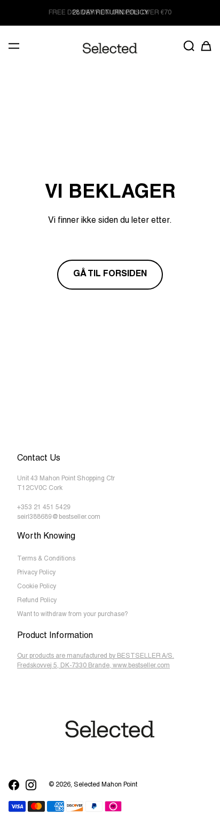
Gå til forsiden (110, 274)
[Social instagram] (31, 785)
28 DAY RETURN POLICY (110, 13)
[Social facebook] (14, 785)
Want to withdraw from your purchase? (72, 614)
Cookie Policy (36, 586)
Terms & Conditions (46, 559)
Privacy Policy (36, 573)
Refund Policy (37, 600)
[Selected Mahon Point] (109, 48)
